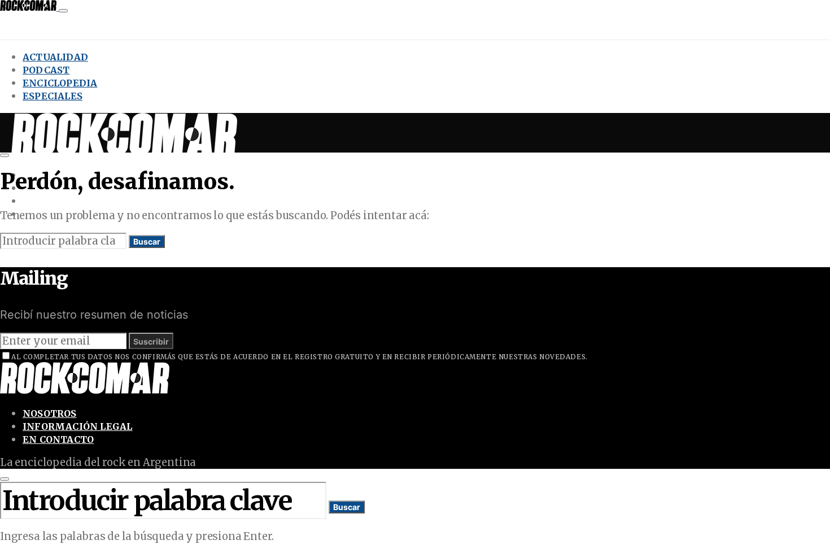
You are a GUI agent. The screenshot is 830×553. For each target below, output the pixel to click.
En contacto (58, 439)
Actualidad (55, 57)
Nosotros (50, 413)
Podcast (46, 70)
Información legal (77, 426)
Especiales (52, 96)
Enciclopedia (60, 83)
